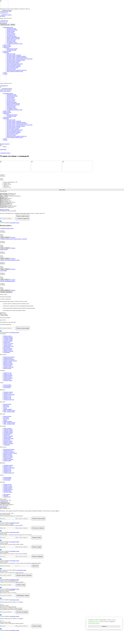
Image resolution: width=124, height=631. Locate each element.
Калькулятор (6, 52)
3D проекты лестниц (11, 41)
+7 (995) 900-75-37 (4, 12)
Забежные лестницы (7, 349)
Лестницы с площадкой (8, 351)
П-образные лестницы (8, 338)
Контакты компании (7, 409)
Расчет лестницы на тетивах (12, 67)
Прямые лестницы (8, 336)
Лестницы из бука (7, 395)
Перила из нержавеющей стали (13, 37)
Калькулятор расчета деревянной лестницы (16, 60)
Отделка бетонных (7, 386)
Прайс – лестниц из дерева (9, 411)
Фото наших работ (7, 51)
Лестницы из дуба (7, 398)
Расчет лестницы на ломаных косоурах (15, 71)
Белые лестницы (6, 347)
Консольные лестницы (8, 364)
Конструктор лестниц (11, 68)
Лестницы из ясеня (7, 397)
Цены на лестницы (7, 46)
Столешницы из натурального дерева (14, 43)
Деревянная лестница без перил (6, 228)
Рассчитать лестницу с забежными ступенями (16, 56)
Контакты (5, 73)
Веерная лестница (4, 249)
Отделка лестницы (7, 384)
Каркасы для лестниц (7, 363)
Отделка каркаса (6, 387)
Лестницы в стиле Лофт (8, 367)
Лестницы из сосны (7, 393)
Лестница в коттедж (7, 376)
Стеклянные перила (11, 34)
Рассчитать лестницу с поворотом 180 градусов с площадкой (19, 58)
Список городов (6, 494)
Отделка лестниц (10, 32)
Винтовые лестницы (7, 362)
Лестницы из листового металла (10, 360)
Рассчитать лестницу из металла (13, 61)
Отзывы (5, 72)
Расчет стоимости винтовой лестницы (15, 63)
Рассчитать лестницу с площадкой (14, 55)
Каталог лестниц (6, 44)
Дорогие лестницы (7, 344)
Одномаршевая (6, 352)
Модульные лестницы (7, 348)
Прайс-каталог (6, 47)
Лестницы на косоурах (8, 358)
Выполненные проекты (8, 27)
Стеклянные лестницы (8, 339)
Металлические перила (11, 36)
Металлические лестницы (12, 29)
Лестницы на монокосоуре (8, 359)
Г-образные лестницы (7, 337)
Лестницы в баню (7, 379)
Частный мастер (6, 342)
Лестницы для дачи (7, 372)
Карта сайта (5, 495)
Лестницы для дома (7, 374)
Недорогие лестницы (7, 341)
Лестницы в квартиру (7, 375)
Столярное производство (8, 399)
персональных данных (14, 222)
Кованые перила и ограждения (13, 38)
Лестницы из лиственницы (8, 394)
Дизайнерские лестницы (8, 346)
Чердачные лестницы (7, 380)
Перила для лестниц (11, 33)
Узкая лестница (3, 270)
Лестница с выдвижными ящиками (7, 281)
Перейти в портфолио (4, 209)
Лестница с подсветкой (8, 343)
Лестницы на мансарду (8, 377)
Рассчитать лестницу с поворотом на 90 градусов (17, 57)
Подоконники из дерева (12, 42)
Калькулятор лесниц (11, 53)
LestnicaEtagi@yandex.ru (7, 10)
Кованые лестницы (7, 368)
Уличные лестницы (11, 31)
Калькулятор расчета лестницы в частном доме (17, 70)
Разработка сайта (7, 496)
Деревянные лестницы (11, 28)
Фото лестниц (6, 406)
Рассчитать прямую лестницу (13, 62)
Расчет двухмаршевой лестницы (13, 65)
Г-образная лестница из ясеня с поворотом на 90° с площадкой (13, 238)
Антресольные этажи (11, 39)
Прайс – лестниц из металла (9, 410)
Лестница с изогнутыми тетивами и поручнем (9, 260)
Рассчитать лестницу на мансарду (14, 66)
